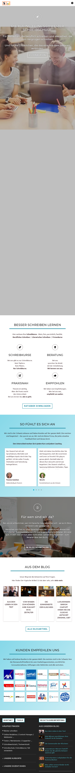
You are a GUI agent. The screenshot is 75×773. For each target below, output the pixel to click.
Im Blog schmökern (37, 547)
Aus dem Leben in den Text (11, 604)
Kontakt (8, 720)
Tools (20, 720)
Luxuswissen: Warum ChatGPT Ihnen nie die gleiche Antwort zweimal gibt (63, 610)
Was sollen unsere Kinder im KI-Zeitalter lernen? (57, 766)
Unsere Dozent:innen (14, 766)
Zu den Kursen (37, 55)
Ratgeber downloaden (37, 406)
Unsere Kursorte (11, 758)
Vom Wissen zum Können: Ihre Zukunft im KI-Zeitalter (28, 607)
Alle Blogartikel (37, 629)
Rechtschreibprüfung (52, 720)
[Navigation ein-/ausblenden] (72, 3)
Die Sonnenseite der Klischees (46, 604)
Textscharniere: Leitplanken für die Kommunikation (58, 759)
